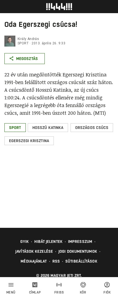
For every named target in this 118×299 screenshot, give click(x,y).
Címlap (35, 292)
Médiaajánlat (34, 261)
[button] (15, 127)
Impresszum (80, 241)
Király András (28, 39)
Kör (83, 292)
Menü (11, 292)
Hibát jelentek (48, 241)
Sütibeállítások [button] (81, 261)
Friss (59, 292)
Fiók (107, 292)
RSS (56, 261)
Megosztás (27, 58)
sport (23, 43)
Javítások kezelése (34, 251)
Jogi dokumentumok (77, 251)
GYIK (24, 241)
